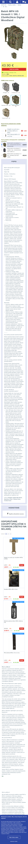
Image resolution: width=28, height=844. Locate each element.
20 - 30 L (5, 6)
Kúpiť (21, 565)
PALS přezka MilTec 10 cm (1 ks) (11, 652)
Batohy (19, 5)
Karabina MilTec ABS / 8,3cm (11, 589)
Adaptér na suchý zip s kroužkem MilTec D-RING (13, 131)
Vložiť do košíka (14, 69)
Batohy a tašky (12, 5)
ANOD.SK (3, 5)
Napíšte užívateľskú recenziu (16, 514)
